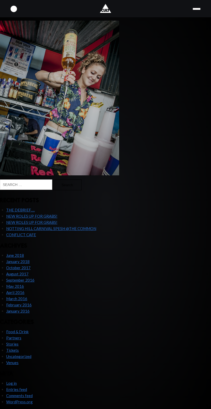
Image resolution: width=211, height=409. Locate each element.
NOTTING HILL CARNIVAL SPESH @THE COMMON (51, 228)
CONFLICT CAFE (21, 234)
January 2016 (18, 311)
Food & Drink (17, 331)
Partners (13, 338)
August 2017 (17, 274)
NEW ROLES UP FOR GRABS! (31, 216)
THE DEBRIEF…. (20, 210)
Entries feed (16, 389)
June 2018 (15, 255)
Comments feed (19, 395)
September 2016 (20, 280)
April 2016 (15, 292)
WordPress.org (19, 401)
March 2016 (16, 298)
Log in (11, 383)
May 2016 (15, 286)
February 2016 (19, 304)
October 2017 (18, 267)
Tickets (12, 350)
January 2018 (18, 261)
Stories (12, 344)
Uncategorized (18, 356)
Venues (12, 362)
